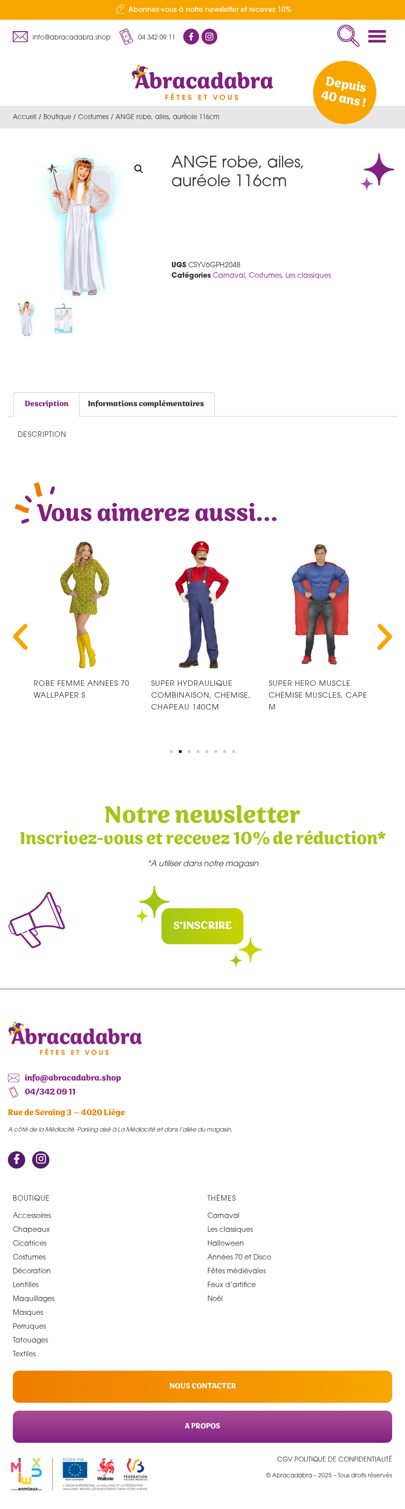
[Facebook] (16, 1160)
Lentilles (26, 1284)
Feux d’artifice (231, 1284)
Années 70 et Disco (239, 1257)
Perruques (29, 1326)
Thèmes (221, 1198)
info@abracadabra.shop (72, 37)
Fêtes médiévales (236, 1270)
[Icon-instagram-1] (209, 36)
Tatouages (30, 1340)
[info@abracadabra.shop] (20, 36)
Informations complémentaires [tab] (146, 404)
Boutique (57, 117)
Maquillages (33, 1298)
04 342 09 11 (156, 37)
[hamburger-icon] (379, 36)
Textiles (24, 1353)
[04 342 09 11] (126, 36)
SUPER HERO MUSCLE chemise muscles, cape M (318, 694)
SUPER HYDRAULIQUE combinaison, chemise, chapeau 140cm (201, 694)
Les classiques (308, 275)
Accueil (25, 117)
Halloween (225, 1243)
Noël (215, 1298)
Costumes (93, 117)
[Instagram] (40, 1160)
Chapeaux (31, 1229)
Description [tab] (47, 404)
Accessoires (32, 1215)
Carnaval (229, 275)
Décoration (32, 1270)
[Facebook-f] (191, 36)
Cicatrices (29, 1243)
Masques (28, 1312)
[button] (348, 36)
